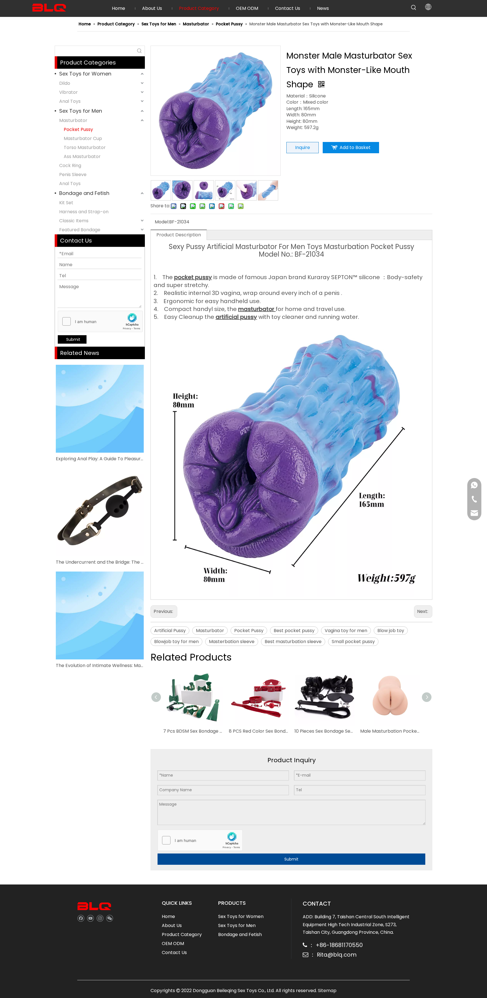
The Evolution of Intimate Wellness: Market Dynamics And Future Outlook (100, 665)
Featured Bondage (79, 229)
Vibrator (68, 92)
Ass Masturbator (82, 156)
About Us (172, 925)
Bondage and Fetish (84, 193)
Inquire (302, 147)
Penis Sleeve (73, 174)
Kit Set (66, 202)
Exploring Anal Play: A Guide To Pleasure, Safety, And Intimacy (100, 458)
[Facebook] (80, 918)
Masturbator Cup (83, 138)
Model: (162, 222)
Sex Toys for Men (80, 110)
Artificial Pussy (170, 630)
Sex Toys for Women (85, 73)
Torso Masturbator (85, 147)
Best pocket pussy (294, 630)
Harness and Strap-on (84, 211)
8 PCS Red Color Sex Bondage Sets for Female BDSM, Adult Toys (259, 731)
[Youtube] (90, 918)
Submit (73, 339)
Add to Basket (355, 147)
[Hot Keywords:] (414, 8)
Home (168, 916)
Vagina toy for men (346, 630)
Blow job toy (390, 630)
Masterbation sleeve (231, 641)
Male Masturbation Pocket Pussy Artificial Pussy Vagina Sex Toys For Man (390, 731)
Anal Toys (70, 101)
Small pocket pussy (353, 641)
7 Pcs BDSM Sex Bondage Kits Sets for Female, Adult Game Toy (193, 731)
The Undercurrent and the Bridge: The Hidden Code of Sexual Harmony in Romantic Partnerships (100, 562)
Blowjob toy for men (176, 641)
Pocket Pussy (78, 129)
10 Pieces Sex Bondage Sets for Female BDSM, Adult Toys (325, 731)
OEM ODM (173, 943)
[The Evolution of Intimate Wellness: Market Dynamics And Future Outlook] (100, 615)
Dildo (64, 83)
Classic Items (73, 220)
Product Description (178, 235)
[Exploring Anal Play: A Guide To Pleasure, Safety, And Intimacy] (100, 409)
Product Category (182, 934)
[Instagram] (99, 918)
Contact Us (174, 952)
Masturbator (73, 120)
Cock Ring (70, 165)
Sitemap (327, 990)
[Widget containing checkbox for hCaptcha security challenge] (100, 322)
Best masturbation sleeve (293, 641)
